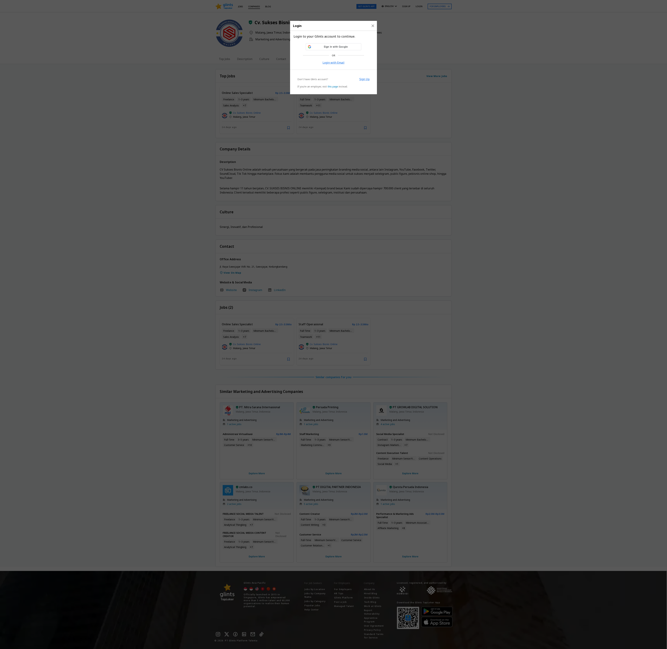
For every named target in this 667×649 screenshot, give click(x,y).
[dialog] (333, 57)
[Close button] (373, 26)
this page (333, 86)
